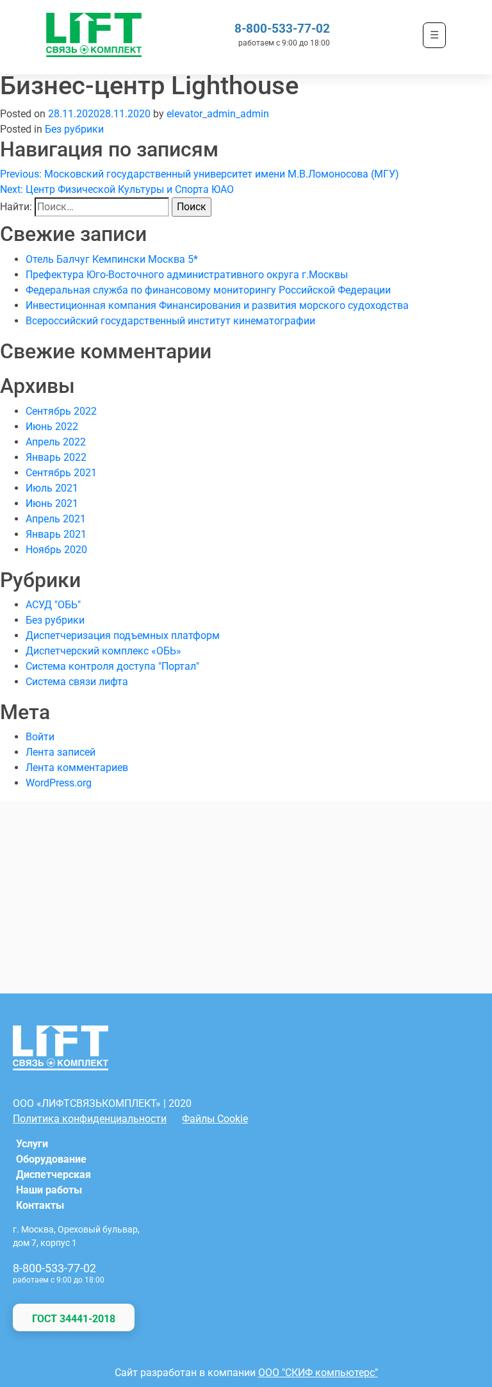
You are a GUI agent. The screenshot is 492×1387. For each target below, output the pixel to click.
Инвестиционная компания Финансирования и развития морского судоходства (217, 305)
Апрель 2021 (56, 519)
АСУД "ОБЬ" (53, 605)
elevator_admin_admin (218, 114)
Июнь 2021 (52, 503)
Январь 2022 (56, 457)
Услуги (32, 1144)
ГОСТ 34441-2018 (73, 1319)
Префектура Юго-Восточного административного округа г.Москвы (187, 275)
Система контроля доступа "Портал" (112, 666)
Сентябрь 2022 (61, 411)
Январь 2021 (56, 534)
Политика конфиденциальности (90, 1119)
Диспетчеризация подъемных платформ (123, 635)
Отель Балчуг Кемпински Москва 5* (112, 259)
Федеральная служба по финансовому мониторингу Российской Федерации (208, 290)
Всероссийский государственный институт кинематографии (170, 321)
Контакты (40, 1205)
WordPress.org (59, 783)
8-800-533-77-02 (282, 28)
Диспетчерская (53, 1174)
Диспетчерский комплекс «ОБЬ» (103, 651)
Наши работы (49, 1190)
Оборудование (51, 1159)
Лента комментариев (77, 767)
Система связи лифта (77, 682)
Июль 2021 (52, 488)
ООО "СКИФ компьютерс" (318, 1372)
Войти (40, 737)
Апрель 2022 (56, 442)
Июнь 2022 (52, 426)
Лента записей (60, 752)
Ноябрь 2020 (56, 550)
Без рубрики (74, 129)
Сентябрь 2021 (61, 473)
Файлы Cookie (215, 1119)
